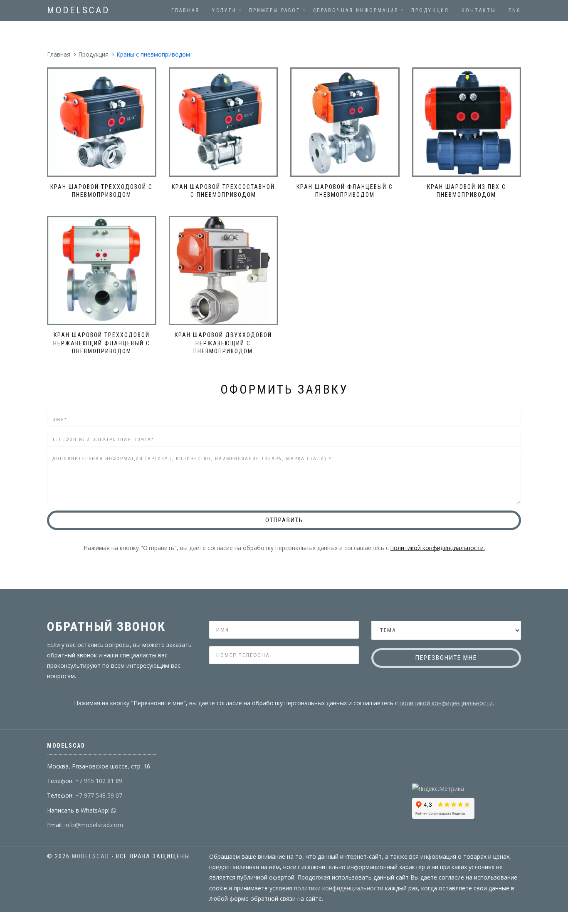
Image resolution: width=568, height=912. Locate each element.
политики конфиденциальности (338, 888)
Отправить (284, 520)
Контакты (479, 10)
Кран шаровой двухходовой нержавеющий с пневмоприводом (223, 343)
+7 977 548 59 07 (98, 795)
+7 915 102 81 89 (98, 781)
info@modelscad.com (93, 825)
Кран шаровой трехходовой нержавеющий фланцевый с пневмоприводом (101, 343)
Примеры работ (275, 10)
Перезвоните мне (446, 658)
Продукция (430, 10)
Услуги (224, 10)
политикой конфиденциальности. (437, 548)
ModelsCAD (78, 10)
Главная (185, 10)
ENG (515, 10)
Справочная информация (356, 10)
